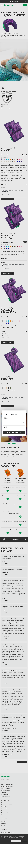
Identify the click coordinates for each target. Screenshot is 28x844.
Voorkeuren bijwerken (13, 432)
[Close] (24, 412)
